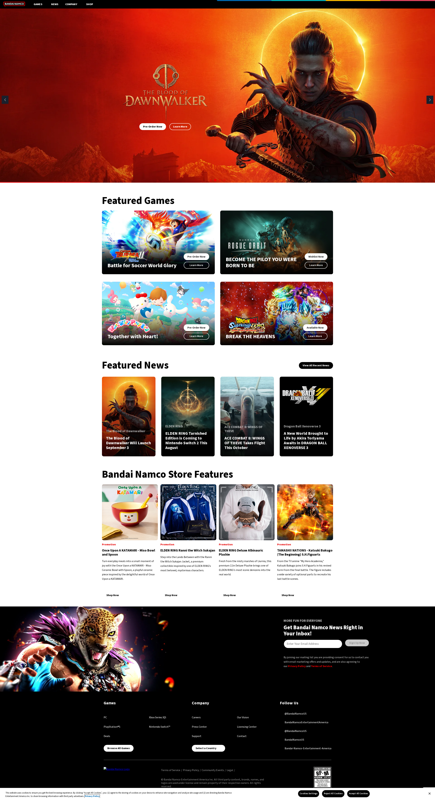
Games (38, 4)
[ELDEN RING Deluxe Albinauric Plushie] (247, 541)
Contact (242, 736)
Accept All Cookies (358, 793)
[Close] (429, 793)
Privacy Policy (297, 666)
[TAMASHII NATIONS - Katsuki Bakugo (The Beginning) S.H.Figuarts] (305, 541)
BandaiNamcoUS (294, 740)
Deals (107, 736)
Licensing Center (247, 727)
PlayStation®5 (112, 727)
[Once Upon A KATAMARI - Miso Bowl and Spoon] (130, 541)
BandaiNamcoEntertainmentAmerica (306, 722)
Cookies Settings (308, 793)
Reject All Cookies (333, 793)
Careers (196, 717)
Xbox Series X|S (157, 717)
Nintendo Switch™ (159, 727)
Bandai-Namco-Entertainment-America (307, 748)
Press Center (199, 727)
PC (105, 717)
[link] (128, 416)
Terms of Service (321, 666)
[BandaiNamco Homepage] (117, 769)
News (54, 4)
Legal (230, 770)
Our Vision (243, 717)
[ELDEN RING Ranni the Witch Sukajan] (188, 541)
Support (196, 736)
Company (71, 4)
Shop (89, 4)
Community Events (213, 770)
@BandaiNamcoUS (295, 714)
